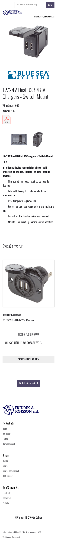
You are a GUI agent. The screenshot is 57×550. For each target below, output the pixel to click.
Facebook (6, 492)
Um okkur (6, 433)
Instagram (7, 497)
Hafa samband (9, 443)
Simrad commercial (11, 470)
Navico (5, 460)
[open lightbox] (28, 41)
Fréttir (5, 438)
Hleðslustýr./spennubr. (12, 314)
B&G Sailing (8, 475)
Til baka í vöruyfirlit (28, 383)
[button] (52, 12)
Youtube (6, 502)
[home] (15, 12)
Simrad (6, 465)
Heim (5, 428)
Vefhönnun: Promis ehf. (12, 537)
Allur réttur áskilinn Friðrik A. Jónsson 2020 (22, 532)
